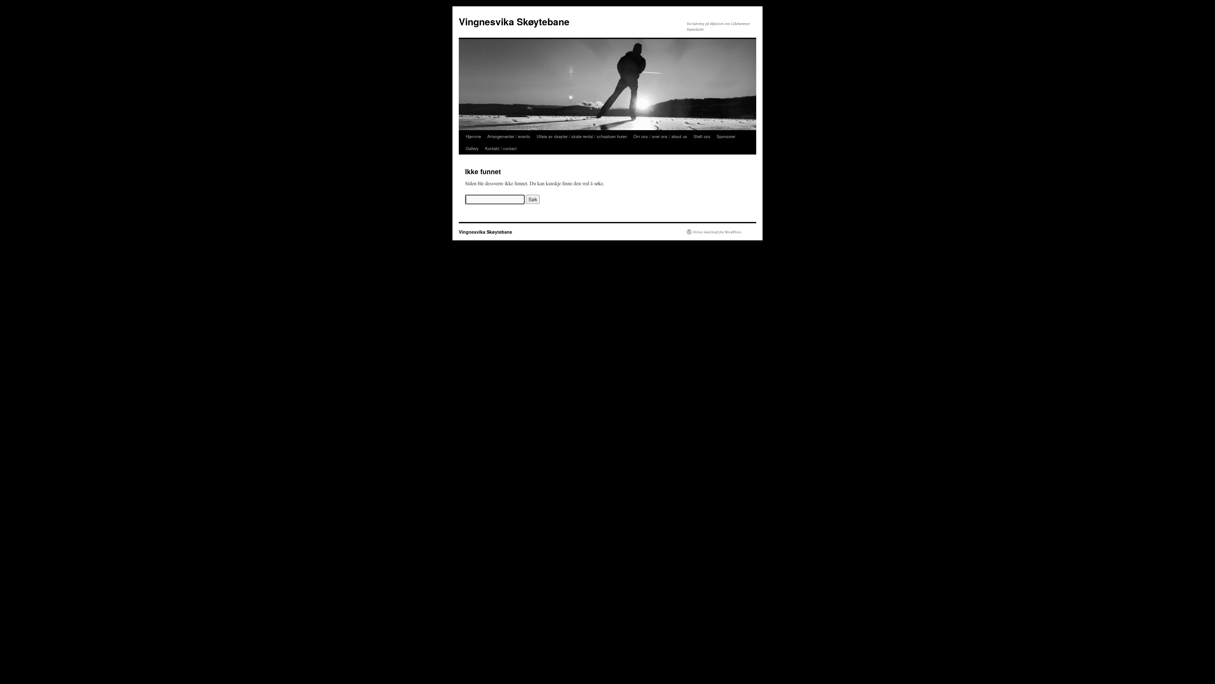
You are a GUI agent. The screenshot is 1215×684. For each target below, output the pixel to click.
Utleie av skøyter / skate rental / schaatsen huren (582, 136)
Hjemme (473, 136)
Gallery (472, 148)
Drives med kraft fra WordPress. (717, 231)
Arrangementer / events (508, 136)
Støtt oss (702, 136)
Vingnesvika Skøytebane (514, 21)
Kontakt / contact (501, 148)
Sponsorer (726, 136)
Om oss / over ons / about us (660, 136)
